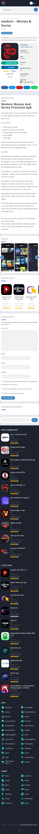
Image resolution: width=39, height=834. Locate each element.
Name (3, 354)
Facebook (4, 87)
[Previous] (2, 257)
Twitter (12, 87)
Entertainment (16, 18)
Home (3, 18)
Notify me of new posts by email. (14, 393)
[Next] (37, 257)
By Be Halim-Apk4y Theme (28, 825)
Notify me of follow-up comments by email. (17, 389)
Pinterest (19, 87)
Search (34, 420)
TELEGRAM (11, 67)
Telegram (26, 87)
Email (3, 363)
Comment (5, 328)
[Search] (36, 10)
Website (3, 372)
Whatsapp (34, 87)
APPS (8, 18)
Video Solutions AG (26, 47)
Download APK (11, 63)
